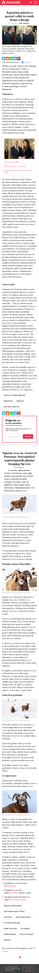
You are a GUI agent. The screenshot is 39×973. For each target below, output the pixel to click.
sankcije (20, 401)
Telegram (27, 62)
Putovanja (19, 467)
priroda (7, 940)
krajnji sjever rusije (13, 906)
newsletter (14, 893)
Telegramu (11, 886)
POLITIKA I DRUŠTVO (11, 407)
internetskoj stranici (18, 900)
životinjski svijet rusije (14, 911)
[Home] (3, 2)
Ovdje (13, 968)
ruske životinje (10, 929)
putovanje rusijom (12, 923)
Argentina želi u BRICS (11, 162)
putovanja (25, 929)
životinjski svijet (23, 917)
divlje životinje (26, 934)
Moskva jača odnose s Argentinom (15, 166)
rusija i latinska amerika (14, 395)
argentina (8, 401)
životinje (8, 917)
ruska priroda (10, 934)
